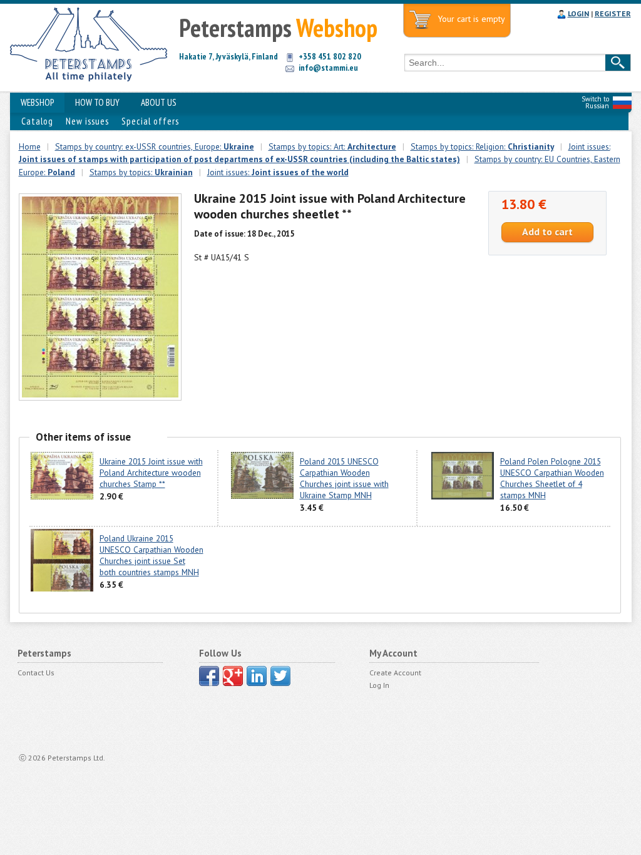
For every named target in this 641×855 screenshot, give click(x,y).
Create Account (395, 672)
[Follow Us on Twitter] (280, 676)
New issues (87, 121)
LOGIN (578, 13)
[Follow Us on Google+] (233, 676)
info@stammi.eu (328, 67)
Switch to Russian (595, 102)
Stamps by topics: (141, 172)
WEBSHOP (37, 102)
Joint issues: (278, 172)
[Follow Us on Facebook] (209, 676)
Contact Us (36, 672)
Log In (379, 685)
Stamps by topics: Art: (332, 146)
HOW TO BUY (97, 102)
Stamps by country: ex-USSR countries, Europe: (154, 146)
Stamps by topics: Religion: (482, 146)
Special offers (150, 121)
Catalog (37, 121)
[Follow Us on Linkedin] (257, 676)
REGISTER (613, 13)
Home (30, 146)
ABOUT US (159, 102)
